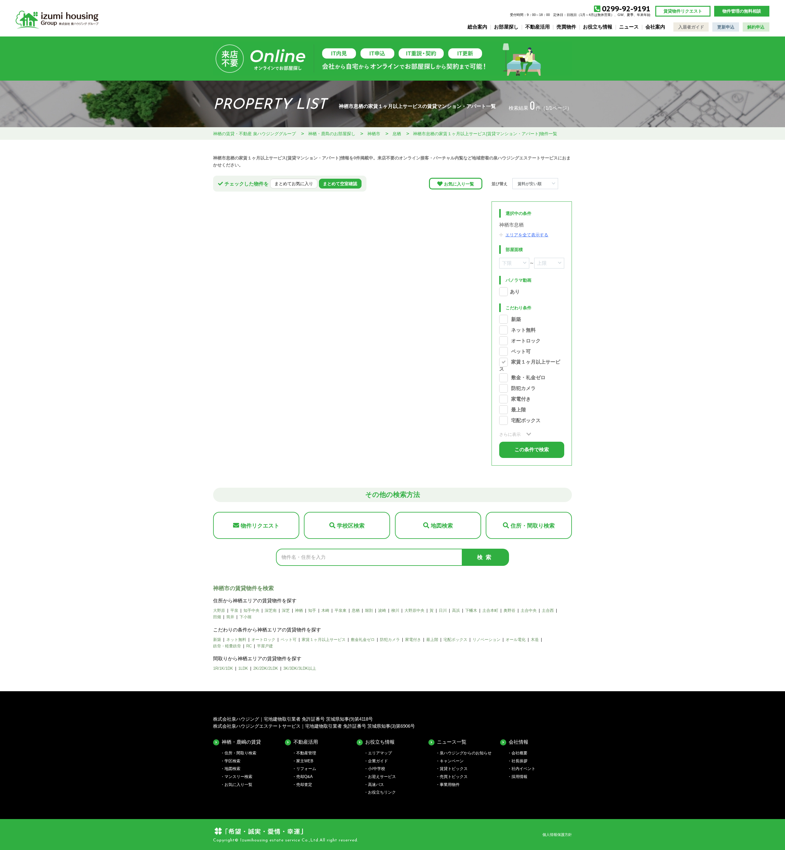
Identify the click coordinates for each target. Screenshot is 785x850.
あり (515, 291)
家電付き (521, 399)
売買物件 (566, 26)
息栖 (356, 610)
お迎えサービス (382, 776)
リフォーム (306, 768)
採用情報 (519, 776)
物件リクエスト (260, 526)
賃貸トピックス (454, 768)
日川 (443, 610)
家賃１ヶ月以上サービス (324, 639)
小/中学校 (376, 768)
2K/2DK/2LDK (265, 668)
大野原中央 (414, 610)
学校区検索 (351, 526)
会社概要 (519, 753)
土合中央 (529, 610)
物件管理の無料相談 (741, 11)
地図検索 (442, 526)
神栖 (299, 610)
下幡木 (471, 610)
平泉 (234, 610)
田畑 (217, 617)
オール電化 (516, 639)
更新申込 (725, 27)
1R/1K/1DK (223, 668)
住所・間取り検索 (533, 526)
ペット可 (521, 351)
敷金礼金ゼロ (363, 639)
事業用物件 (450, 784)
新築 (516, 319)
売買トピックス (454, 776)
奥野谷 (509, 610)
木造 (535, 639)
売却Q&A (304, 776)
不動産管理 (306, 753)
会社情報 (518, 742)
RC (249, 646)
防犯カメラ (523, 388)
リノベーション (486, 639)
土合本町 (490, 610)
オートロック (526, 340)
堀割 (369, 610)
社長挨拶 (519, 761)
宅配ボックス (526, 420)
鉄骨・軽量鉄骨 (227, 646)
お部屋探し (506, 26)
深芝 (286, 610)
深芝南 (271, 610)
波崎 (382, 610)
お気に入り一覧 (459, 183)
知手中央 (251, 610)
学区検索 (232, 761)
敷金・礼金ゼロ (528, 377)
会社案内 (655, 26)
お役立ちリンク (382, 792)
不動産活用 (537, 26)
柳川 (395, 610)
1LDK (243, 668)
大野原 (219, 610)
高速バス (376, 784)
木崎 (325, 610)
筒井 (230, 617)
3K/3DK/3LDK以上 (299, 668)
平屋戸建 (265, 646)
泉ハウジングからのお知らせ (466, 753)
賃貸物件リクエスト (683, 11)
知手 (312, 610)
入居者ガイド (691, 27)
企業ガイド (378, 761)
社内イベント (523, 768)
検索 (485, 557)
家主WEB (304, 761)
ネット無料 (523, 330)
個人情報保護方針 (557, 835)
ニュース (629, 26)
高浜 (456, 610)
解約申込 (755, 27)
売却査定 (304, 784)
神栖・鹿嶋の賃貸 (241, 742)
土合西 (548, 610)
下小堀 (245, 617)
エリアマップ (380, 753)
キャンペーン (452, 761)
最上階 (518, 409)
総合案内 (477, 26)
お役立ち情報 (597, 26)
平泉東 (341, 610)
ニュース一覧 (451, 742)
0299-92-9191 (626, 8)
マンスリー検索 (238, 776)
